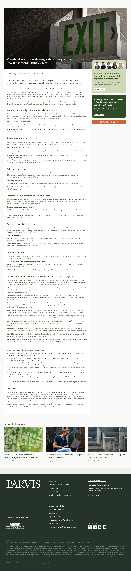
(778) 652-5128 (93, 495)
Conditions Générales (56, 510)
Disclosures (53, 513)
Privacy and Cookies (56, 524)
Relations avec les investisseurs (60, 495)
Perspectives (53, 488)
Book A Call (99, 89)
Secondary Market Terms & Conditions (62, 527)
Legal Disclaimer (54, 517)
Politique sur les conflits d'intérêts (61, 520)
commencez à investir (109, 122)
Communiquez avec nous (97, 481)
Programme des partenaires (59, 484)
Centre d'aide (53, 491)
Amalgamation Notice (56, 506)
